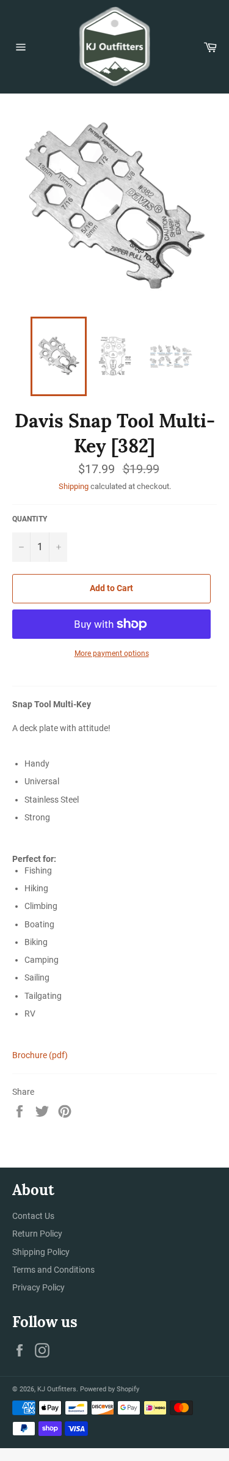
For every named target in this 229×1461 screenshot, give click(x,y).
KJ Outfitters (56, 1389)
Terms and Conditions (53, 1270)
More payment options (112, 653)
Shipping (74, 486)
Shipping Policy (41, 1252)
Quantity (29, 519)
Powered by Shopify (109, 1389)
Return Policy (37, 1233)
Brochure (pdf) (40, 1055)
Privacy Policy (38, 1287)
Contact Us (33, 1216)
